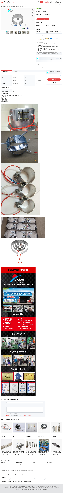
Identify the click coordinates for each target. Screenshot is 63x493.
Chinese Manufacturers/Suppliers (20, 486)
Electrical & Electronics (6, 6)
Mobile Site (51, 486)
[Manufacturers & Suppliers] (6, 2)
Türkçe (49, 487)
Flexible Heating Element (5, 474)
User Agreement (37, 489)
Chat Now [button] (56, 19)
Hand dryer (2, 464)
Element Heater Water (57, 479)
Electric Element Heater (49, 479)
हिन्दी (43, 487)
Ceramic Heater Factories (5, 479)
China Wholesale (28, 486)
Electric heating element (19, 464)
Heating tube (3, 462)
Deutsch (30, 487)
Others (32, 465)
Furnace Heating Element (22, 474)
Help (45, 4)
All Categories (4, 4)
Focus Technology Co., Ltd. (25, 489)
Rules (61, 4)
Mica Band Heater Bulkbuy (27, 481)
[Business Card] (60, 75)
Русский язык (23, 487)
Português (16, 487)
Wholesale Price (33, 486)
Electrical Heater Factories (24, 479)
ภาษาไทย (46, 487)
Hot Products (9, 486)
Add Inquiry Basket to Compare (18, 35)
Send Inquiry (43, 19)
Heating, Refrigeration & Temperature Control (15, 6)
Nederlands (33, 487)
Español (13, 487)
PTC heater (33, 462)
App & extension (51, 4)
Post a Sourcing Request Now (26, 415)
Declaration (41, 489)
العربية (36, 487)
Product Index (47, 486)
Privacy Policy (45, 489)
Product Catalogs (14, 460)
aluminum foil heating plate (35, 464)
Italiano (27, 487)
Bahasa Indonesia (57, 487)
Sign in (61, 2)
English (10, 487)
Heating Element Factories (14, 479)
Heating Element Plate (14, 474)
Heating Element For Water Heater (6, 481)
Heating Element (24, 6)
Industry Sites (37, 486)
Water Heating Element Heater (17, 481)
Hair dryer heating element (20, 465)
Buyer (41, 4)
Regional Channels (42, 486)
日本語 (41, 487)
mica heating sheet (19, 462)
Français (19, 487)
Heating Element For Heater (40, 479)
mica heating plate (3, 465)
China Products (13, 486)
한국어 (39, 487)
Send (8, 415)
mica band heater (49, 464)
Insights (55, 486)
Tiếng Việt (52, 487)
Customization (49, 462)
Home (1, 6)
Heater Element (32, 479)
